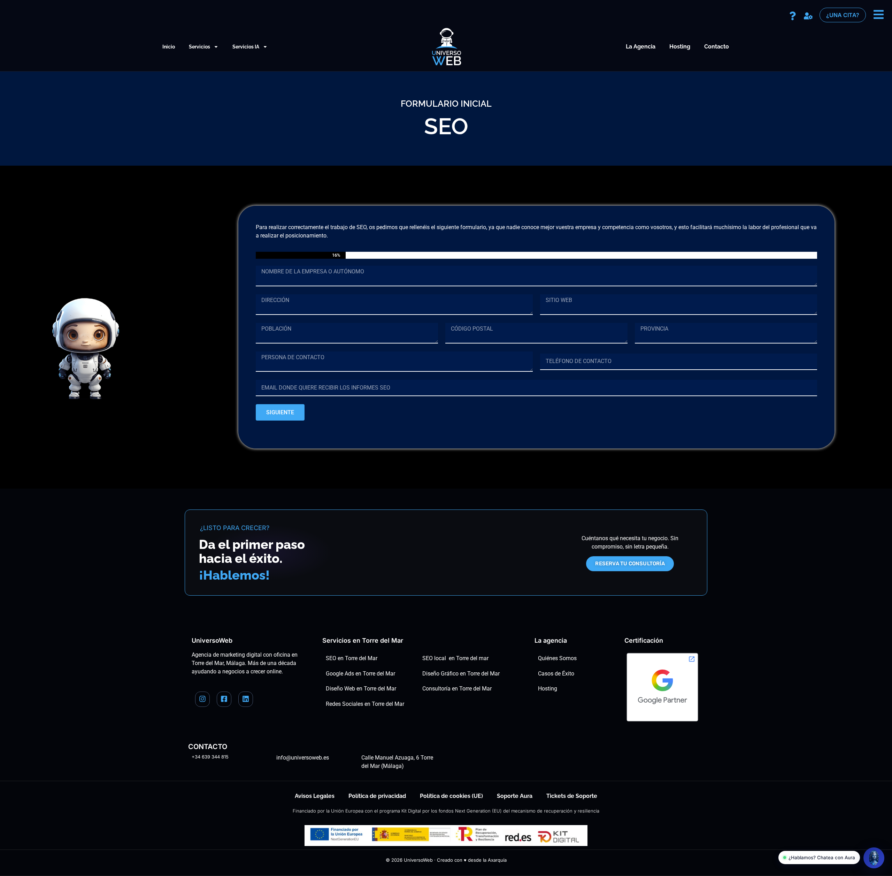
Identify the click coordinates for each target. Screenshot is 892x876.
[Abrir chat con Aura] (873, 857)
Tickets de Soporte (571, 796)
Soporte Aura (514, 796)
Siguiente (280, 412)
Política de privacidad (377, 796)
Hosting (679, 46)
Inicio (168, 47)
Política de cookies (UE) (451, 796)
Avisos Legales (314, 796)
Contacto (716, 46)
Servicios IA (245, 47)
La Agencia (640, 46)
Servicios (199, 47)
